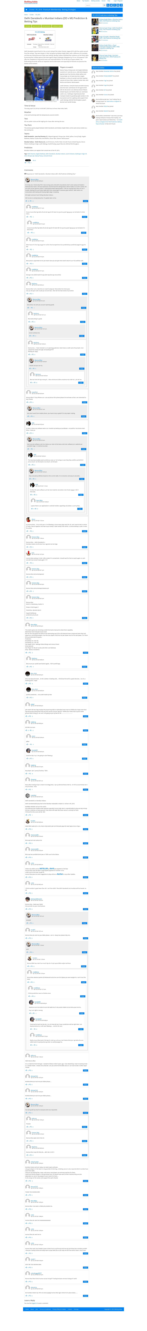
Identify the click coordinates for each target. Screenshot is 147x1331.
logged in (34, 1303)
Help (108, 1)
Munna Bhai (34, 179)
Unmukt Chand (47, 156)
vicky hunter (35, 1162)
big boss (34, 284)
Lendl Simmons (70, 154)
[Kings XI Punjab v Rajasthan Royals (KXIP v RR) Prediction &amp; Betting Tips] (95, 39)
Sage (105, 85)
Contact (70, 1309)
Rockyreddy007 (108, 76)
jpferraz (33, 1055)
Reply (85, 201)
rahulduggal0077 (36, 1273)
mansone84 (34, 835)
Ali (104, 90)
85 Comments (104, 31)
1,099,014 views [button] (57, 26)
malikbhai (35, 207)
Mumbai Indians (60, 154)
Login (115, 1)
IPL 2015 (37, 14)
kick (33, 553)
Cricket (32, 9)
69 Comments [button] (46, 26)
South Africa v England (113, 101)
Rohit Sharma (31, 154)
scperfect (35, 392)
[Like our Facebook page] (121, 5)
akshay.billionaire (36, 899)
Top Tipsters (85, 1)
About (78, 1)
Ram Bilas (39, 500)
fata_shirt (34, 673)
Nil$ (33, 423)
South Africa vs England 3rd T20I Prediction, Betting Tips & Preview (109, 122)
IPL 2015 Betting (40, 32)
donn (33, 519)
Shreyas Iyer (31, 156)
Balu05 (106, 111)
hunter (33, 821)
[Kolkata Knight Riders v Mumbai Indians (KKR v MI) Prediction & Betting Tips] (95, 22)
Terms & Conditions (45, 1309)
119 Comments (104, 40)
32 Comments (104, 50)
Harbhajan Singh (80, 154)
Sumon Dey (35, 537)
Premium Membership (52, 9)
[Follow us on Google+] (114, 5)
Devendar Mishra (109, 71)
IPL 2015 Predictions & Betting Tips (105, 15)
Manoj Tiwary (39, 156)
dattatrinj (34, 1287)
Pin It (34, 160)
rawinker (33, 795)
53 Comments (104, 60)
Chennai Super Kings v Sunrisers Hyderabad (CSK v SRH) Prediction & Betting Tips (109, 56)
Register (120, 1)
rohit (32, 863)
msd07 (33, 930)
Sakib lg (33, 722)
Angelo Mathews (40, 154)
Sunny (106, 94)
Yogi (105, 80)
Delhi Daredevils (50, 154)
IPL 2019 (39, 9)
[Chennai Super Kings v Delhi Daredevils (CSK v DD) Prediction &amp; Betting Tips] (95, 30)
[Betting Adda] (35, 2)
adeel (32, 704)
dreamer (33, 779)
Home (26, 14)
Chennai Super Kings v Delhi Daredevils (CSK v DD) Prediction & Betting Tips (110, 28)
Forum (103, 1)
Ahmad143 (34, 1076)
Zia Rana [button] (27, 26)
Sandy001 (35, 750)
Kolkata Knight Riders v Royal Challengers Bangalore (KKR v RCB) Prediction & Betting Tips (109, 46)
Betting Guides (95, 1)
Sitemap (76, 1309)
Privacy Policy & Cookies (59, 1309)
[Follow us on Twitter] (111, 5)
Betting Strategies (69, 9)
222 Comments (104, 23)
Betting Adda (118, 1309)
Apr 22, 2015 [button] (36, 26)
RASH (105, 106)
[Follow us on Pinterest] (117, 5)
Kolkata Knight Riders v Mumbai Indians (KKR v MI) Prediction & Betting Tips (111, 20)
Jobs (37, 1309)
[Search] (104, 5)
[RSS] (107, 5)
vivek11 (33, 1259)
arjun (33, 736)
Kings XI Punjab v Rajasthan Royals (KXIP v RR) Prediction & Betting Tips (109, 37)
